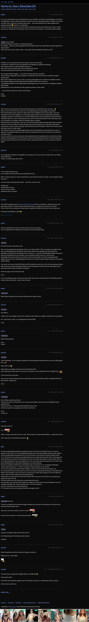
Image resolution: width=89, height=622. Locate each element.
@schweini (4, 501)
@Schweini (4, 293)
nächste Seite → (5, 592)
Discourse (13, 606)
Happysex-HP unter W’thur (26, 204)
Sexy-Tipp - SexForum (7, 2)
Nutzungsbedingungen (29, 602)
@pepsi (3, 42)
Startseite (3, 602)
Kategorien (11, 602)
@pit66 (3, 529)
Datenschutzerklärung (43, 602)
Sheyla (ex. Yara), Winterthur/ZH (18, 6)
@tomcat (3, 242)
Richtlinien (18, 602)
